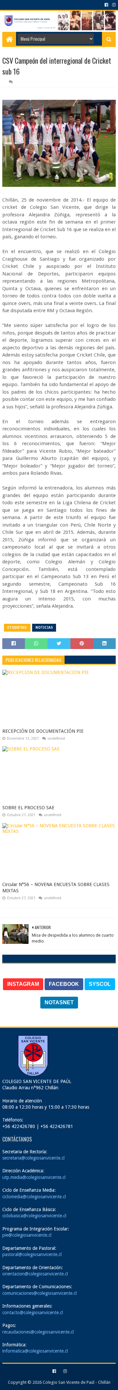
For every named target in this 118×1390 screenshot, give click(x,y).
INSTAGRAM (23, 984)
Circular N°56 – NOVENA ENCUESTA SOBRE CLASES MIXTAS (55, 888)
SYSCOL (100, 984)
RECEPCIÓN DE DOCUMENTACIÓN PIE (43, 731)
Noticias (44, 627)
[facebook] (106, 5)
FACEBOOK (64, 984)
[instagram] (113, 5)
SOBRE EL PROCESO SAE (28, 807)
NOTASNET (59, 1002)
